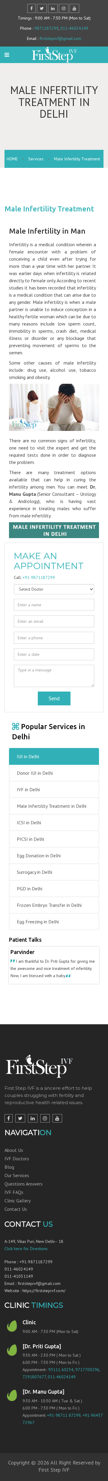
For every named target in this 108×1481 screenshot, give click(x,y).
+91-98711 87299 (64, 1422)
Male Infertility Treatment (77, 159)
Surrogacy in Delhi (34, 872)
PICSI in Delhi (30, 839)
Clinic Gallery (17, 1208)
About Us (13, 1157)
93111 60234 (61, 1377)
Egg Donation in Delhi (39, 856)
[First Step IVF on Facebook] (8, 1125)
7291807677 (34, 1384)
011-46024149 (74, 28)
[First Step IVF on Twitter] (20, 1125)
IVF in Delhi (28, 789)
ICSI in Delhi (29, 822)
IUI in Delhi (28, 756)
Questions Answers (23, 1191)
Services (36, 159)
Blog (9, 1174)
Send (54, 698)
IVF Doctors (16, 1166)
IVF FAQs (13, 1199)
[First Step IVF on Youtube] (57, 1125)
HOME (12, 159)
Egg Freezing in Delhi (38, 922)
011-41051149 (18, 1283)
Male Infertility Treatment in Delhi (51, 806)
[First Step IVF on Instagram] (45, 1125)
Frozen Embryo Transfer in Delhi (49, 905)
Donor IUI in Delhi (35, 773)
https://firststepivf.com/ (43, 1298)
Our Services (16, 1183)
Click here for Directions (26, 1255)
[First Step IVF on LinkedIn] (33, 1125)
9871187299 (46, 28)
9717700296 (87, 1377)
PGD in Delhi (29, 889)
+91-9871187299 (38, 577)
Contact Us (15, 1216)
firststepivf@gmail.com (60, 38)
